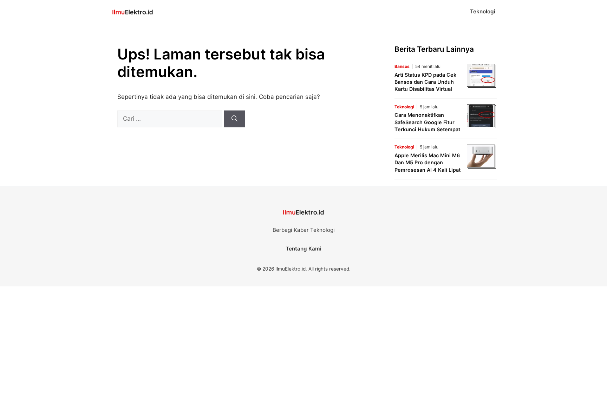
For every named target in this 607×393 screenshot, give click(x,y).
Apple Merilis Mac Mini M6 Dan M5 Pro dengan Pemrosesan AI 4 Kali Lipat (427, 162)
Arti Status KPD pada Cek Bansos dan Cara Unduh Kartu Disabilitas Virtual (425, 82)
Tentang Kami (303, 248)
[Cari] (234, 118)
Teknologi (482, 11)
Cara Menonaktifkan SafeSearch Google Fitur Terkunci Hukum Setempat (427, 122)
